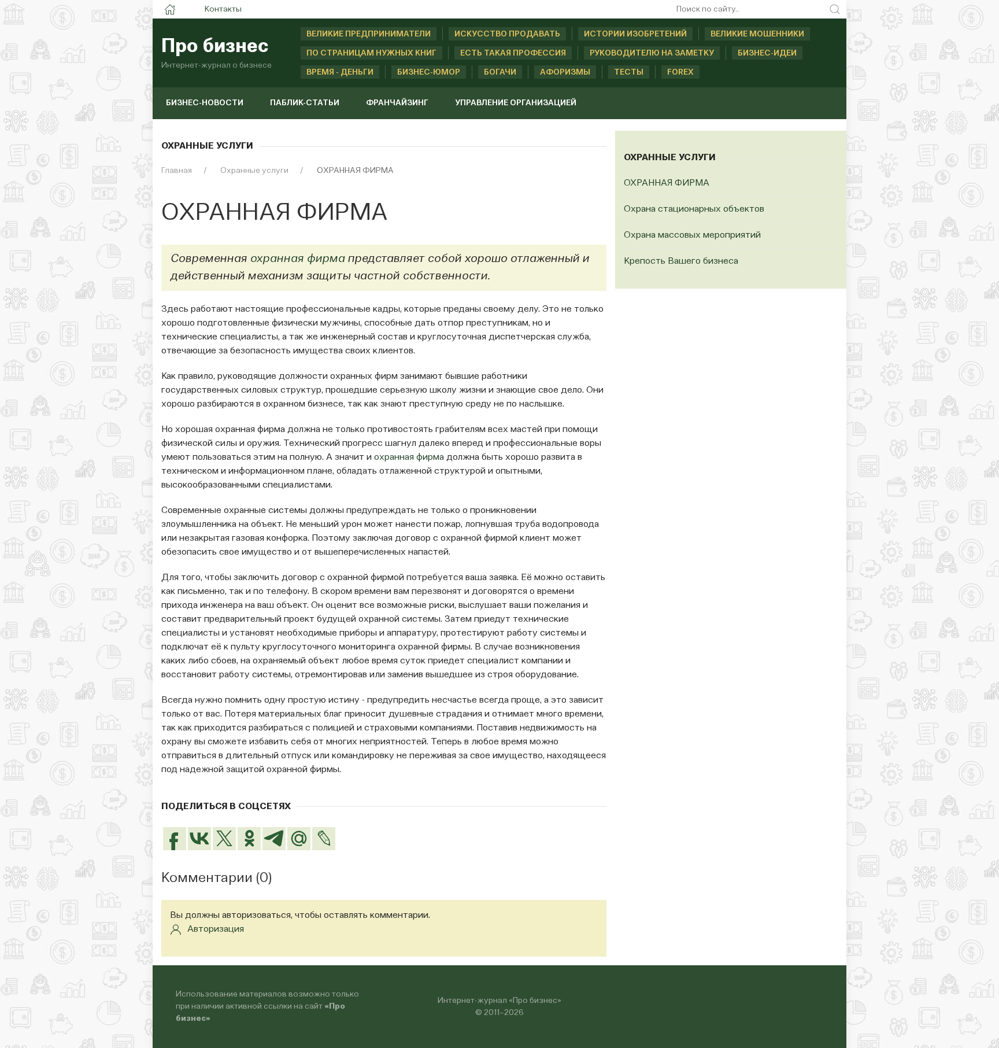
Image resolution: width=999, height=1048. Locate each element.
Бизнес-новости (204, 103)
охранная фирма (297, 259)
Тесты (628, 72)
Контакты (223, 9)
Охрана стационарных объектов (694, 209)
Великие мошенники (757, 34)
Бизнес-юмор (428, 72)
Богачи (500, 72)
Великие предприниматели (368, 34)
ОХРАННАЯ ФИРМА (666, 183)
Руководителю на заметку (652, 53)
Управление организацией (515, 103)
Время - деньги (339, 72)
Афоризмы (565, 72)
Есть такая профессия (513, 53)
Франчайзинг (397, 103)
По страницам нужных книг (371, 53)
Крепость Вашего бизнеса (681, 261)
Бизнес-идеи (767, 53)
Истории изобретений (635, 34)
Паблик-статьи (304, 103)
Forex (680, 72)
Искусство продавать (507, 34)
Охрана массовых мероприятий (692, 235)
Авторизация (215, 929)
